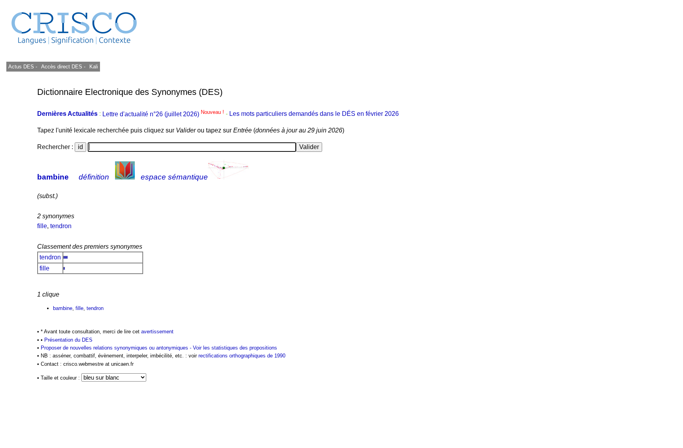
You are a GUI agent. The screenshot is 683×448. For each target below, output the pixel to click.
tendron (61, 226)
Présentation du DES (68, 340)
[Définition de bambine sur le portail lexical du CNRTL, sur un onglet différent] (125, 177)
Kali (93, 67)
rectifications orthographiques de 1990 (241, 356)
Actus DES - (22, 67)
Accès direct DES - (63, 67)
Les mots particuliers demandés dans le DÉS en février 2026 (314, 114)
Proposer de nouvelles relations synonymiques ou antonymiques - (117, 348)
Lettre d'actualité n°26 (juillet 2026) (164, 114)
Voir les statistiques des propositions (235, 348)
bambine (53, 177)
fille (42, 226)
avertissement (157, 332)
